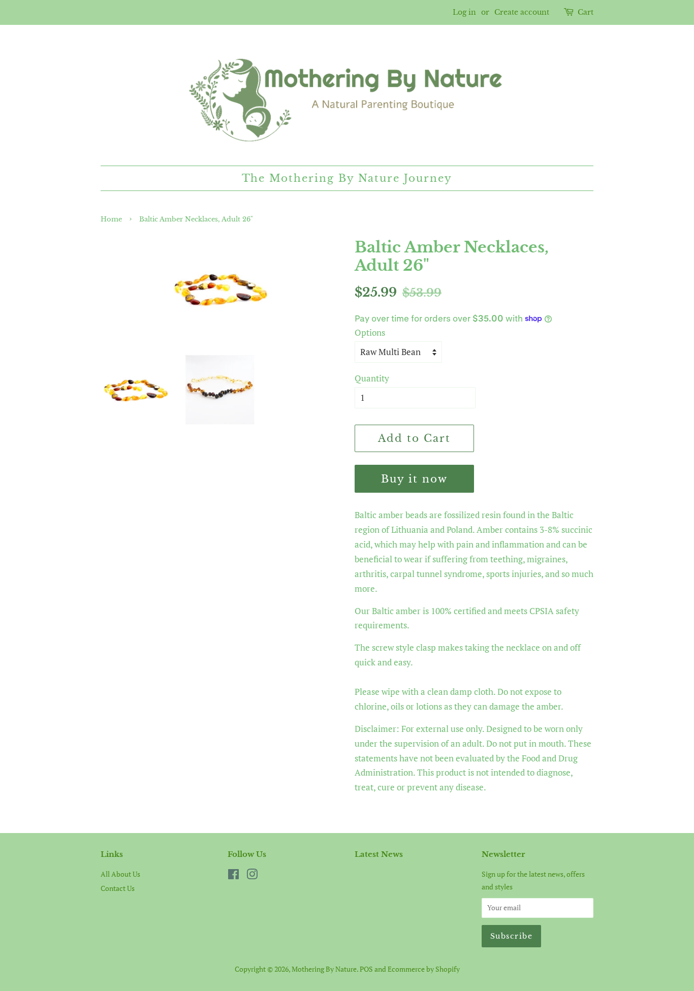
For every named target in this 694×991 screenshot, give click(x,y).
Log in (464, 12)
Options (370, 332)
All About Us (120, 874)
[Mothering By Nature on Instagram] (252, 876)
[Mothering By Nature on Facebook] (233, 876)
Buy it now (414, 479)
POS (366, 969)
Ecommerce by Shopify (424, 969)
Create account (521, 12)
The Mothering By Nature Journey (347, 178)
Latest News (379, 854)
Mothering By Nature (324, 969)
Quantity (372, 378)
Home (111, 219)
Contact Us (118, 888)
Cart (585, 12)
